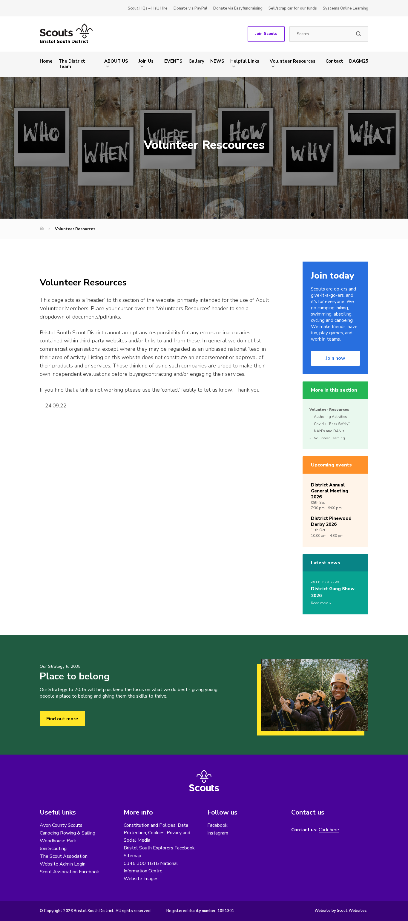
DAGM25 (358, 61)
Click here (329, 829)
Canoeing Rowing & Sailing (67, 833)
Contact (334, 61)
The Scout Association (64, 856)
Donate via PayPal (190, 8)
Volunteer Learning (329, 438)
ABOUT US (116, 61)
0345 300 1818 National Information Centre (151, 867)
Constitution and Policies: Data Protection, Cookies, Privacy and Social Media (157, 832)
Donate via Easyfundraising (238, 8)
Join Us (146, 61)
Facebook (217, 825)
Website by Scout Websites (341, 910)
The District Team (72, 63)
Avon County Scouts (61, 825)
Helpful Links (244, 61)
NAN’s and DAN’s (329, 431)
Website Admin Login (62, 864)
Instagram (217, 833)
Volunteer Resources (292, 61)
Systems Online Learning (345, 8)
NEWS (217, 61)
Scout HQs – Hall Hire (148, 8)
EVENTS (173, 61)
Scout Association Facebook (69, 872)
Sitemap (132, 855)
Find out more (62, 719)
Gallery (196, 61)
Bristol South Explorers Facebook (159, 848)
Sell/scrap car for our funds (293, 8)
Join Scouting (53, 848)
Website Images (141, 878)
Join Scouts (266, 33)
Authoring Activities (330, 416)
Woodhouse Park (58, 840)
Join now (335, 358)
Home (46, 61)
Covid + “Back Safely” (332, 423)
